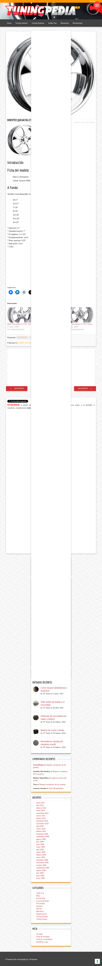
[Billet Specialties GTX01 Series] (80, 315)
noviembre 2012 (42, 813)
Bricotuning (77, 23)
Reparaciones (41, 914)
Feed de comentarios (44, 939)
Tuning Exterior (38, 23)
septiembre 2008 (42, 868)
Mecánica (65, 23)
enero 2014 (40, 811)
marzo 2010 (40, 829)
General (39, 906)
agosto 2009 (41, 839)
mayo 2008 (40, 878)
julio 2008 (40, 873)
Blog (38, 896)
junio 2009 (40, 844)
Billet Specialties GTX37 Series (20, 324)
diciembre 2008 (42, 860)
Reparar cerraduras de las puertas (53, 785)
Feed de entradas (43, 937)
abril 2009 (40, 850)
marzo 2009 (40, 852)
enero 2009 (40, 857)
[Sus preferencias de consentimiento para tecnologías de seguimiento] (97, 961)
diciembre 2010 (42, 821)
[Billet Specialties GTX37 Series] (20, 315)
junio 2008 (40, 876)
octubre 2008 (41, 865)
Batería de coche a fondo (52, 730)
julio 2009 (40, 842)
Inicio (9, 23)
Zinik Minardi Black (56, 788)
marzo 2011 (40, 816)
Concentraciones (42, 901)
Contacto (93, 1)
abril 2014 (40, 805)
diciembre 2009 (42, 834)
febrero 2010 (41, 831)
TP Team (93, 122)
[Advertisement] (28, 267)
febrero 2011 (41, 818)
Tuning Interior (21, 23)
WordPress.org (42, 942)
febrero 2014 (41, 808)
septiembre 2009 (42, 837)
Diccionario (40, 904)
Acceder (39, 934)
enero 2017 (40, 803)
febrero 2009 (41, 855)
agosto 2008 (41, 870)
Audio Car (52, 23)
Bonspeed (22, 338)
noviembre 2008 (42, 863)
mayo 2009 (40, 847)
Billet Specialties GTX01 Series (80, 324)
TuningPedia (38, 765)
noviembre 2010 (42, 824)
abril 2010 (40, 826)
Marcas (39, 909)
